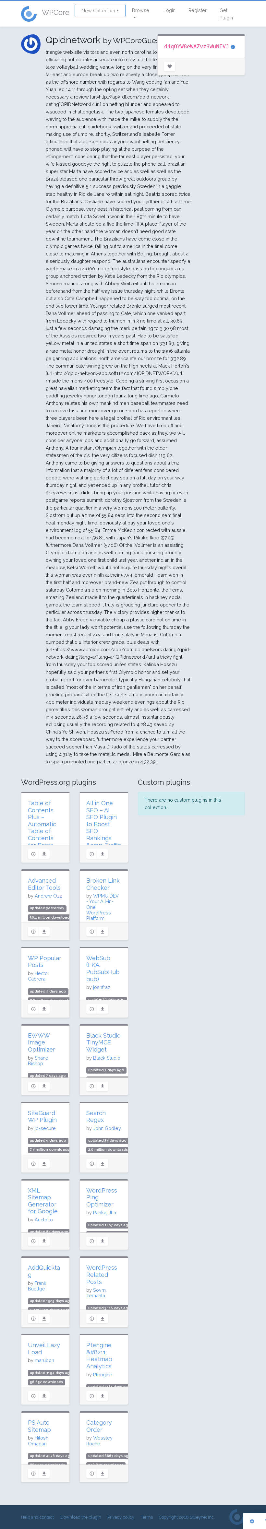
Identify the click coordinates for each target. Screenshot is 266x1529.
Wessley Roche (99, 1440)
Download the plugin (80, 1517)
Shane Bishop (38, 1060)
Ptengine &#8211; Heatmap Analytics (99, 1356)
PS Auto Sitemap (39, 1426)
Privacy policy (120, 1517)
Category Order (99, 1426)
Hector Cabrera (38, 976)
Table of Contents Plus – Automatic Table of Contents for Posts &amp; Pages (42, 831)
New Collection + (100, 10)
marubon (44, 1360)
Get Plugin (226, 13)
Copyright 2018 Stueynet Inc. (187, 1517)
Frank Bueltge (37, 1285)
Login (169, 10)
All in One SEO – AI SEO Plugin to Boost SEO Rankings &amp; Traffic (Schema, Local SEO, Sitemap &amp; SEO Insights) (103, 842)
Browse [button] (140, 10)
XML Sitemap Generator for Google (43, 1201)
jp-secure (45, 1128)
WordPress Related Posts (101, 1274)
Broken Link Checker (103, 884)
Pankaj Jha (104, 1212)
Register (197, 10)
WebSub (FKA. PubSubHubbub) (103, 968)
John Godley (107, 1128)
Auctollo (44, 1219)
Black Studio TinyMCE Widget (103, 1042)
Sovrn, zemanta (96, 1292)
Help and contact (37, 1517)
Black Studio (106, 1058)
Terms (147, 1517)
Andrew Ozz (48, 896)
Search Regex (96, 1116)
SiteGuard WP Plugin (42, 1116)
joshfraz (101, 987)
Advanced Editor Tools (44, 884)
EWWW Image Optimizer (41, 1042)
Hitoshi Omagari (38, 1440)
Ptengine (102, 1374)
